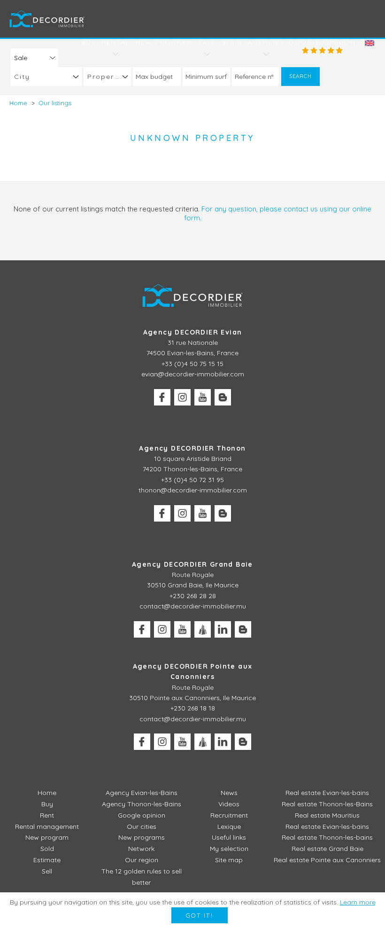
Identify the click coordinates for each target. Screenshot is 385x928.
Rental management (47, 826)
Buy (88, 42)
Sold (232, 42)
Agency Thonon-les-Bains (141, 804)
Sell (47, 871)
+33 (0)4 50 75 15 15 (192, 363)
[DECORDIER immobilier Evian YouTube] (202, 397)
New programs (141, 837)
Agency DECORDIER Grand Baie (192, 564)
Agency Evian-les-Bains (141, 792)
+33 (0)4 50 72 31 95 (192, 480)
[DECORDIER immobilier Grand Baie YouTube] (182, 629)
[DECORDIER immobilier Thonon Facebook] (162, 513)
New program (164, 42)
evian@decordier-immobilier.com (192, 374)
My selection (229, 848)
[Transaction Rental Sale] (34, 58)
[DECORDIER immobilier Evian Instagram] (182, 397)
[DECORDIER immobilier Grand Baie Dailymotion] (202, 629)
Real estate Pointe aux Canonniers (327, 860)
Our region (141, 860)
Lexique (229, 826)
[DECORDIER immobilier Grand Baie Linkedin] (223, 629)
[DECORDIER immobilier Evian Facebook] (162, 397)
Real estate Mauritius (327, 815)
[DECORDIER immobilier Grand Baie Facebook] (142, 629)
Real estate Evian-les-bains (327, 792)
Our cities (141, 826)
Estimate (47, 860)
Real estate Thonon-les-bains (327, 837)
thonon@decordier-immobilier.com (193, 490)
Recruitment (229, 815)
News (229, 792)
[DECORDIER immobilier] (47, 19)
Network (141, 848)
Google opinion (322, 42)
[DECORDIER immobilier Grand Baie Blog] (243, 629)
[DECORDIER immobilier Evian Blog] (223, 397)
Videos (228, 804)
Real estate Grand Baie (327, 848)
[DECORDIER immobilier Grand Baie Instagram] (162, 629)
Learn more (358, 902)
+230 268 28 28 (192, 596)
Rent (47, 815)
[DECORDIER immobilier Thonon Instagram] (182, 513)
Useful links (229, 837)
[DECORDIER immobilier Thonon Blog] (223, 513)
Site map (229, 860)
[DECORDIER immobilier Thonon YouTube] (202, 513)
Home (47, 792)
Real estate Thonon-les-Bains (327, 804)
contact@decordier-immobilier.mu (192, 606)
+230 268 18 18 (192, 708)
